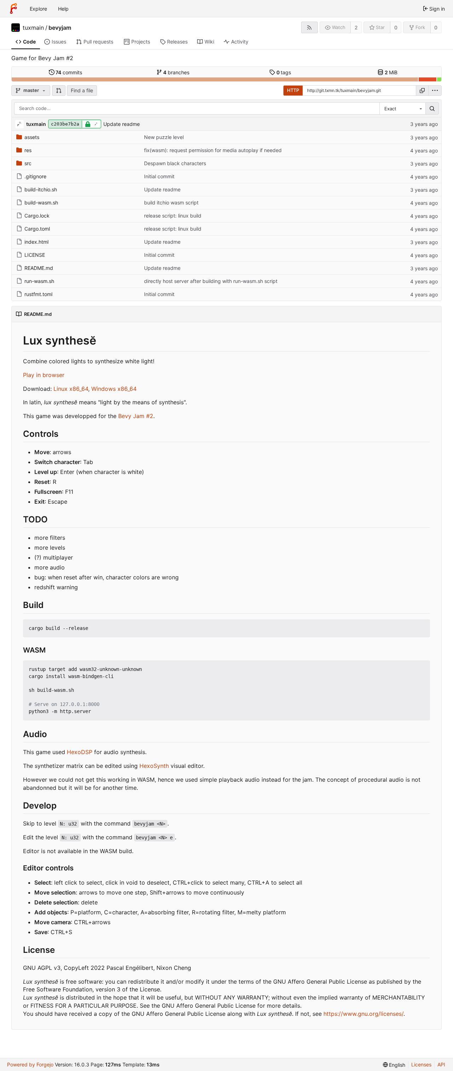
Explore (38, 9)
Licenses (421, 1064)
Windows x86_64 (114, 388)
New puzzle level (164, 137)
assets (31, 137)
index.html (36, 242)
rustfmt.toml (38, 294)
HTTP (293, 90)
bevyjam (59, 27)
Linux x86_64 (70, 388)
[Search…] (432, 108)
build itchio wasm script (171, 202)
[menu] (435, 90)
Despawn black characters (175, 163)
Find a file (82, 90)
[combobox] (402, 108)
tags (283, 72)
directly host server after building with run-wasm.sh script (210, 281)
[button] (58, 90)
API (441, 1064)
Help (63, 9)
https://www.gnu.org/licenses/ (363, 1013)
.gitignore (35, 176)
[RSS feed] (309, 27)
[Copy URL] (422, 90)
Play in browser (43, 374)
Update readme (121, 124)
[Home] (13, 8)
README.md (38, 268)
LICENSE (34, 255)
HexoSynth (154, 765)
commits (69, 72)
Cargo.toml (37, 229)
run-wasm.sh (39, 281)
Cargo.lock (37, 216)
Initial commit (159, 176)
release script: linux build (172, 216)
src (27, 163)
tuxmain (33, 27)
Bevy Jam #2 (135, 415)
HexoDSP (79, 752)
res (27, 150)
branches (176, 72)
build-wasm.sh (41, 202)
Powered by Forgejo (30, 1064)
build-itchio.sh (40, 189)
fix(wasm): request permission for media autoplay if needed (213, 150)
